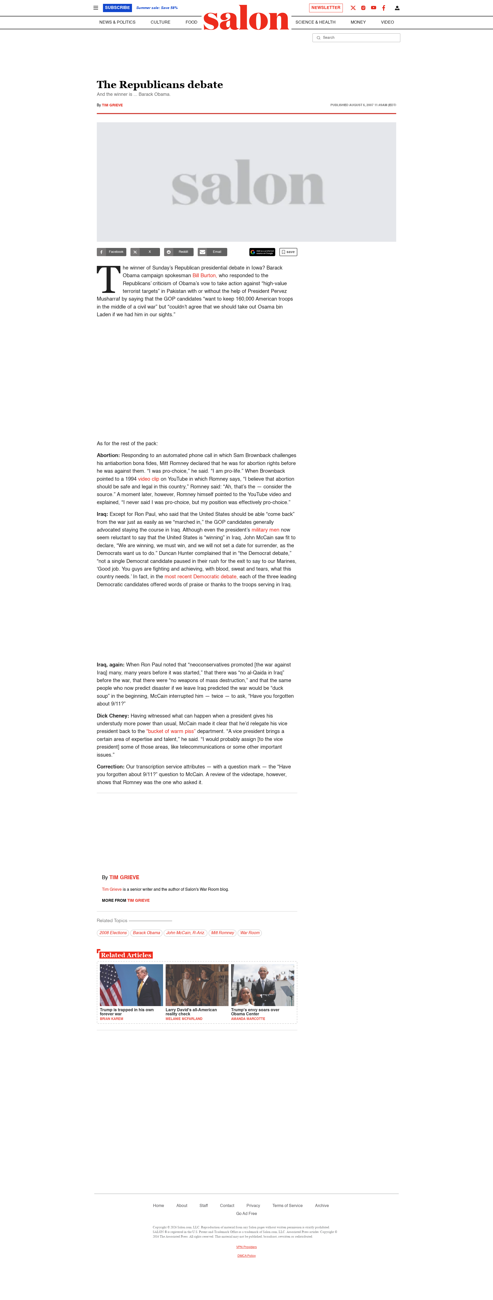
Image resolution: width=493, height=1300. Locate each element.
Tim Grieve (112, 105)
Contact (227, 1206)
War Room (249, 933)
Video (387, 23)
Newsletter (325, 8)
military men (265, 530)
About (181, 1206)
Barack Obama (146, 933)
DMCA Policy (247, 1256)
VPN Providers (246, 1247)
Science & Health (316, 23)
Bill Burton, (205, 275)
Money (358, 23)
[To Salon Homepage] (246, 17)
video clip (148, 479)
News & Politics (117, 23)
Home (158, 1206)
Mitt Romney (222, 933)
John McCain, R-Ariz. (185, 933)
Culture (160, 23)
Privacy (253, 1206)
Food (191, 23)
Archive (322, 1206)
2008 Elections (113, 933)
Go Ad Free (246, 1214)
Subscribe (117, 8)
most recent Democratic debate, (201, 577)
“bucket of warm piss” (171, 731)
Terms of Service (287, 1206)
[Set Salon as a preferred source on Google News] (262, 252)
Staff (204, 1206)
